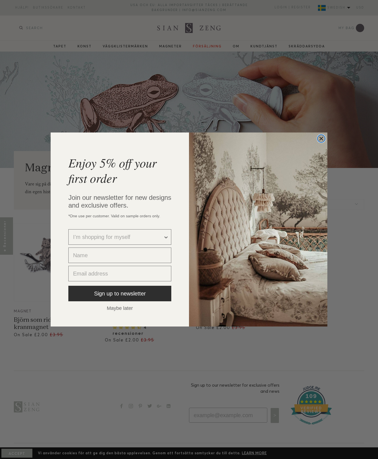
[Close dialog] (321, 138)
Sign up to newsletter (120, 293)
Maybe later (120, 308)
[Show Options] (166, 237)
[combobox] (118, 237)
